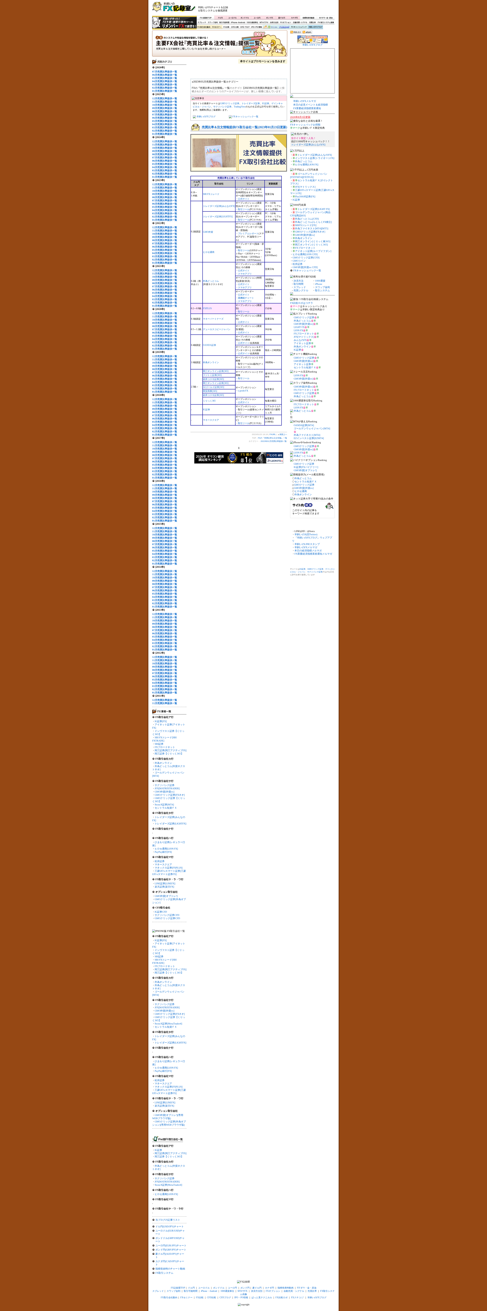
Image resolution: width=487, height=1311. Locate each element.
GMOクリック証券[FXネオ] (170, 794)
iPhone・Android (238, 22)
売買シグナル (301, 290)
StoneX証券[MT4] (164, 804)
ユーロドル (233, 17)
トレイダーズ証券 (251, 103)
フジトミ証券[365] (212, 375)
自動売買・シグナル (300, 22)
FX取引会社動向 (204, 27)
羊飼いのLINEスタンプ (307, 544)
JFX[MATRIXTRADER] (167, 788)
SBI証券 (159, 743)
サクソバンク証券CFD (167, 915)
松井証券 (160, 861)
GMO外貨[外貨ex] (164, 791)
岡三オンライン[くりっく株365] (312, 241)
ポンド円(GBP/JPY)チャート (170, 1249)
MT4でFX (264, 22)
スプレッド (202, 22)
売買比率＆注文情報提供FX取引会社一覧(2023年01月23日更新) (244, 127)
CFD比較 (234, 27)
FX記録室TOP (205, 17)
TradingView (240, 106)
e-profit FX (243, 390)
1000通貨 (320, 280)
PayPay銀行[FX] (163, 851)
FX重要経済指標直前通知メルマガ (313, 553)
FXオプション (285, 22)
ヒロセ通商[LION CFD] (305, 254)
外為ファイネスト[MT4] (307, 435)
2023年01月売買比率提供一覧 (273, 441)
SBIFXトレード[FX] (305, 225)
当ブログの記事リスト (167, 1219)
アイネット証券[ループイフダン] (313, 251)
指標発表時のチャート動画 (170, 1268)
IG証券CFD (161, 911)
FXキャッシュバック (298, 27)
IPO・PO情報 (256, 27)
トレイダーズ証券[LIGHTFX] (170, 823)
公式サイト (243, 199)
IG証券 (158, 1150)
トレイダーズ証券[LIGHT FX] (314, 209)
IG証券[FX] (161, 721)
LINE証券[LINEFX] (165, 883)
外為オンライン (163, 763)
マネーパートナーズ (213, 319)
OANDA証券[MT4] (304, 425)
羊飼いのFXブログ (315, 27)
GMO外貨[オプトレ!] (166, 896)
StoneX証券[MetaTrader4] (168, 1023)
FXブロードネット (165, 747)
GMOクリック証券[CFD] (306, 257)
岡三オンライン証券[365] (215, 371)
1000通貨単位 (252, 22)
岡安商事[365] (210, 391)
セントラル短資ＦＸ (166, 807)
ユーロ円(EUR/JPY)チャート (170, 1245)
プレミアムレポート (248, 233)
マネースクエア (163, 864)
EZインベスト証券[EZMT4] (309, 438)
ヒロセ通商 (208, 252)
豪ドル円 (282, 17)
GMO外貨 (208, 232)
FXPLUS (207, 308)
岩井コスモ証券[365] (213, 379)
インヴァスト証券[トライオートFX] (314, 158)
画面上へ (283, 434)
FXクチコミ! (297, 1297)
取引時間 (298, 284)
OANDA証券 (209, 345)
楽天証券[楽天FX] (164, 886)
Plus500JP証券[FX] (305, 196)
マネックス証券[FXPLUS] (168, 867)
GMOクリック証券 (229, 103)
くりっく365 (209, 400)
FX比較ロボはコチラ (301, 303)
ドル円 (220, 17)
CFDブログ (244, 27)
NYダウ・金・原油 (326, 17)
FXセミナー (216, 27)
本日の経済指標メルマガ (308, 550)
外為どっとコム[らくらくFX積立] (313, 222)
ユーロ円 (257, 17)
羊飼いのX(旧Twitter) (305, 534)
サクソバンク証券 (164, 785)
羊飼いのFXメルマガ (304, 101)
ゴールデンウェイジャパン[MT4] (312, 428)
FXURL (273, 434)
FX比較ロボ (284, 27)
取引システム (322, 290)
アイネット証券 (302, 343)
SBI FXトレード (211, 194)
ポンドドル (245, 17)
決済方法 (298, 280)
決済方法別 (274, 22)
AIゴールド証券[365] (213, 387)
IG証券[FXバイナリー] (306, 467)
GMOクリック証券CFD (167, 918)
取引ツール (243, 209)
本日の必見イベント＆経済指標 (310, 104)
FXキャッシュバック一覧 (245, 116)
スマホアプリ (245, 273)
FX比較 (226, 27)
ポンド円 (269, 17)
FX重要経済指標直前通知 (307, 108)
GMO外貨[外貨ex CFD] (305, 267)
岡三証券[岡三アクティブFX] (170, 750)
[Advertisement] (289, 8)
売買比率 (312, 22)
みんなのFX (300, 340)
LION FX (298, 330)
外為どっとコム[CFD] (307, 218)
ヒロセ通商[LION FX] (166, 848)
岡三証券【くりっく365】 (169, 753)
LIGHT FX (299, 327)
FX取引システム (164, 1272)
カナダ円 (294, 17)
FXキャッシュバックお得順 (305, 124)
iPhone (318, 284)
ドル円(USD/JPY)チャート (169, 1226)
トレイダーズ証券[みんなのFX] (219, 206)
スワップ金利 (212, 22)
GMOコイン (299, 260)
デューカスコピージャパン (216, 329)
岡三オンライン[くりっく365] (311, 244)
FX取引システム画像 (325, 22)
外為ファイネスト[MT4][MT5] (311, 228)
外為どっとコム (211, 281)
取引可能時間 (224, 22)
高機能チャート (246, 298)
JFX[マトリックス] (305, 186)
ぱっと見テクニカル (270, 27)
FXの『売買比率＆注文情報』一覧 (219, 44)
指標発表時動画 (308, 17)
